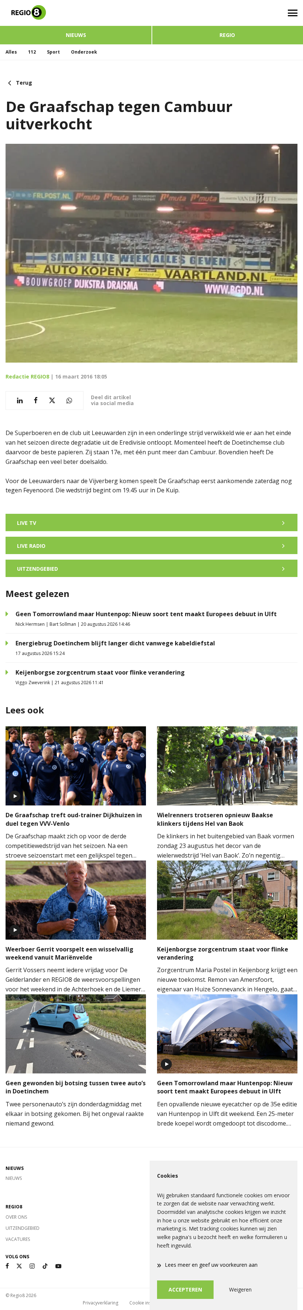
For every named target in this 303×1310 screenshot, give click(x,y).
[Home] (76, 13)
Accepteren (185, 1289)
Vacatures (18, 1239)
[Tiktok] (45, 1266)
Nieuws (76, 34)
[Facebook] (7, 1266)
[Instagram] (32, 1266)
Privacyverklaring (100, 1303)
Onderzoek (84, 52)
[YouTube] (58, 1266)
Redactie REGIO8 (27, 376)
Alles (11, 52)
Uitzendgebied (23, 1228)
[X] (19, 1266)
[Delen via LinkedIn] (19, 400)
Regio (227, 34)
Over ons (16, 1217)
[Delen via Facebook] (35, 400)
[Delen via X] (52, 400)
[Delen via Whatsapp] (69, 400)
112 (32, 52)
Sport (53, 52)
